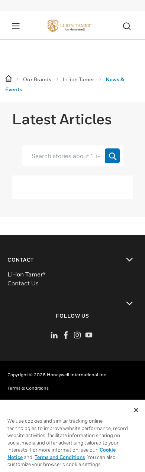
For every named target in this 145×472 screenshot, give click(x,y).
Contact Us (23, 283)
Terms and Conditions (60, 457)
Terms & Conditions (28, 388)
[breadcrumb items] (9, 79)
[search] (112, 155)
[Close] (136, 410)
